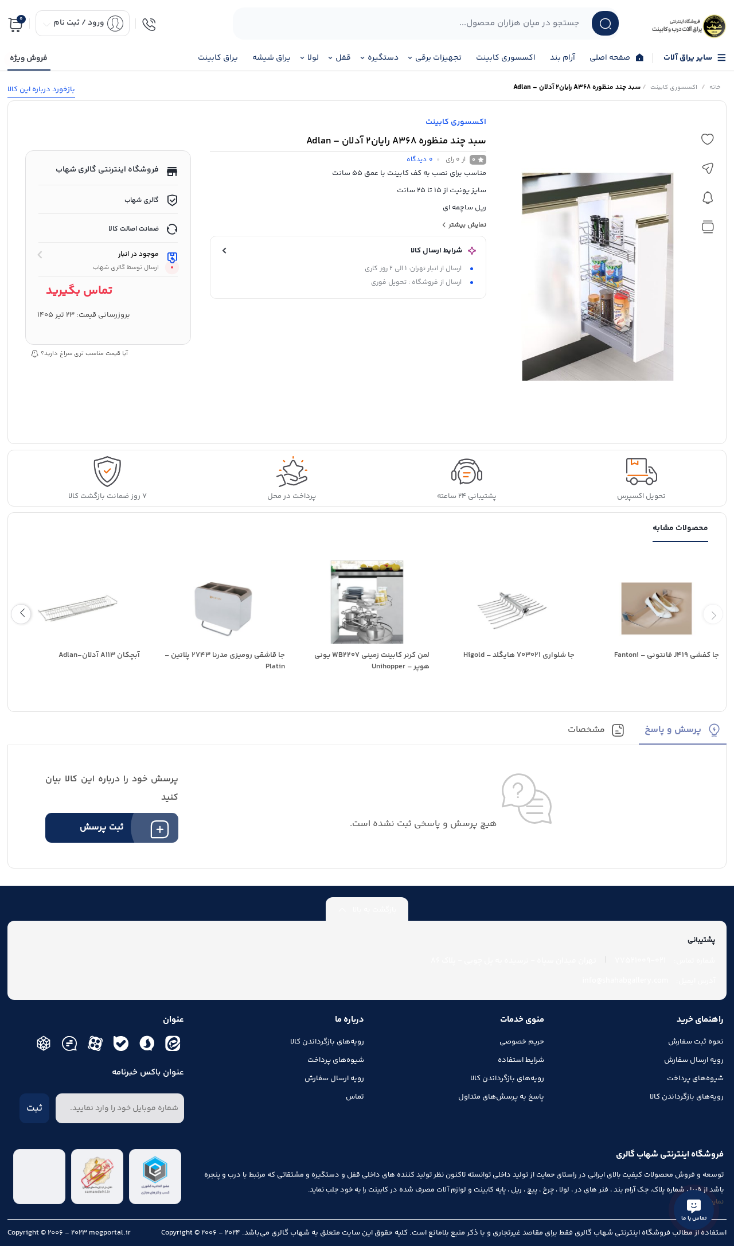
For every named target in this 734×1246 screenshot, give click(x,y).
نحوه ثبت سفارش (696, 1042)
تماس (355, 1097)
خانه (715, 87)
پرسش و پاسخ (673, 730)
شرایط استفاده (521, 1060)
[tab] (683, 734)
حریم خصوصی (521, 1042)
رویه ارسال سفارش (694, 1060)
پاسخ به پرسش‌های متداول (501, 1097)
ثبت (34, 1108)
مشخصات (586, 730)
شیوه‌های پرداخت (695, 1078)
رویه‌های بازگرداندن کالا (687, 1097)
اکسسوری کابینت (673, 87)
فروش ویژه (29, 58)
